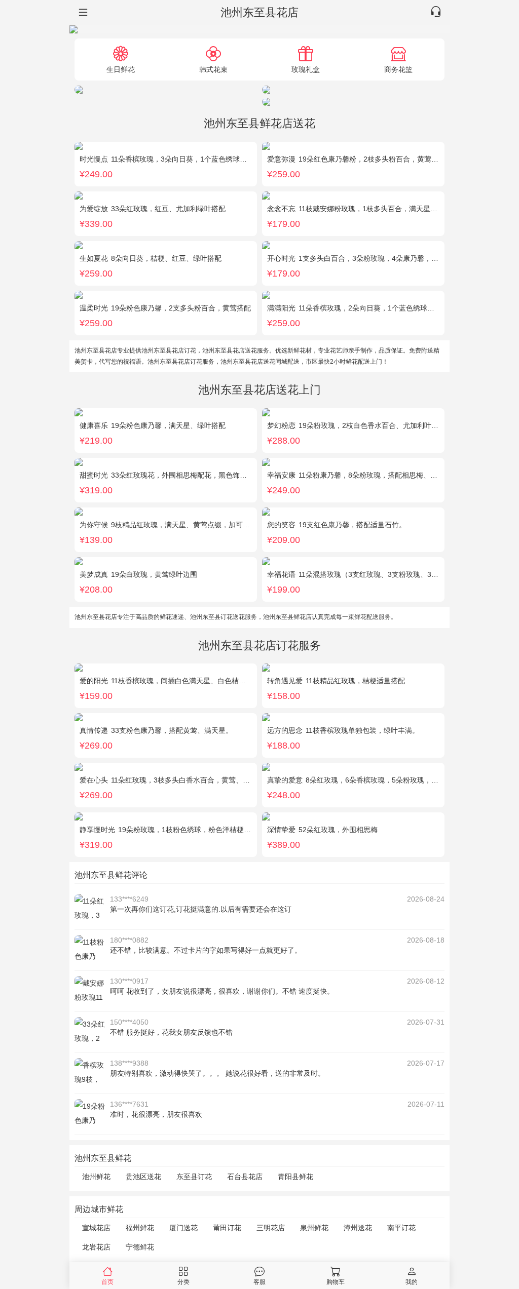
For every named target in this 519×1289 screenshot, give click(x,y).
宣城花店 (96, 1228)
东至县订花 (194, 1177)
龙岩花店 (96, 1247)
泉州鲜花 (314, 1228)
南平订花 (401, 1228)
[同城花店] (82, 12)
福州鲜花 (140, 1228)
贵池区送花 (143, 1177)
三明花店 (270, 1228)
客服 (259, 1281)
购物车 (335, 1281)
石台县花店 (245, 1177)
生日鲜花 (120, 69)
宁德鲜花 (140, 1247)
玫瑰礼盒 (305, 69)
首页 (107, 1281)
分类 (183, 1281)
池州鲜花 (96, 1177)
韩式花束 (213, 69)
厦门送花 (183, 1228)
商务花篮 (398, 69)
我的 (411, 1281)
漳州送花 (358, 1228)
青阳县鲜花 (295, 1177)
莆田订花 (227, 1228)
